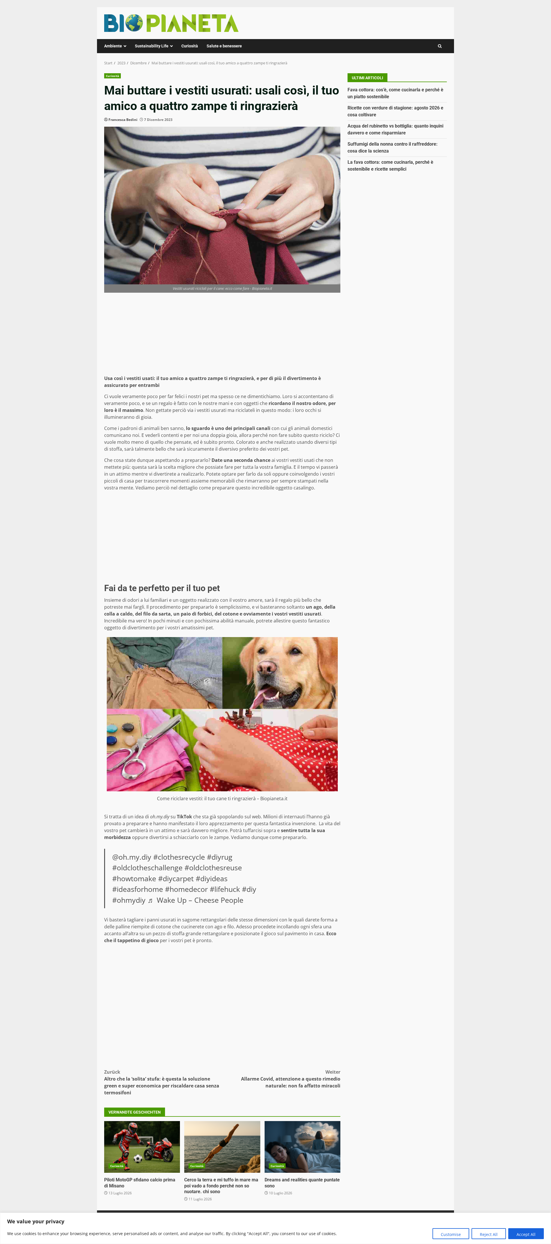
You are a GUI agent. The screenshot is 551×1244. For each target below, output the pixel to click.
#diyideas (212, 878)
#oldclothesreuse (213, 867)
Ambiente (113, 46)
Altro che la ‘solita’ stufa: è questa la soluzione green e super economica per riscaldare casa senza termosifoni (161, 1082)
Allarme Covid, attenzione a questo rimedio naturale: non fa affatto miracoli (290, 1079)
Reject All (489, 1234)
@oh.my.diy (131, 857)
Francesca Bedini (122, 119)
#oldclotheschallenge (147, 867)
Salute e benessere (224, 46)
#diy (249, 889)
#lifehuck (225, 889)
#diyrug (219, 857)
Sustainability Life (151, 46)
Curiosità (189, 46)
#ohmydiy (128, 900)
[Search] (440, 46)
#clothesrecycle (179, 857)
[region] (275, 1228)
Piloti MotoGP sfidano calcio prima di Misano (142, 1147)
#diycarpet (176, 878)
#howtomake (134, 878)
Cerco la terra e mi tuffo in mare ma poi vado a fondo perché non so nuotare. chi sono (222, 1147)
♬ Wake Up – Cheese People (195, 900)
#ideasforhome (137, 889)
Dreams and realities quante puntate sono (302, 1147)
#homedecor (186, 889)
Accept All (526, 1234)
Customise (451, 1234)
